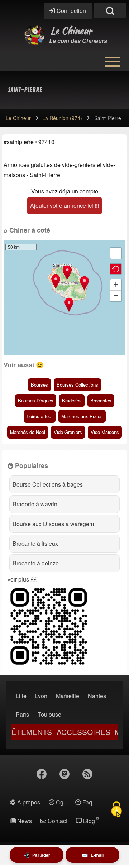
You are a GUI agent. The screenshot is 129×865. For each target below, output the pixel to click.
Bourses (39, 384)
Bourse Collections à (48, 484)
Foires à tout (40, 416)
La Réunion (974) (62, 117)
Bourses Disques (35, 400)
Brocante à (35, 543)
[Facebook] (41, 774)
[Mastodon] (64, 774)
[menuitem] (21, 696)
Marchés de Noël (27, 432)
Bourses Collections (77, 384)
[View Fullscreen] (115, 253)
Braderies (72, 400)
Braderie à (35, 504)
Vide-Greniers (68, 432)
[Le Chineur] (34, 35)
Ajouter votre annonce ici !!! (64, 205)
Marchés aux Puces (82, 416)
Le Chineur (71, 31)
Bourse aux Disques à (53, 524)
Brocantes (100, 400)
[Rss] (87, 774)
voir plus (18, 579)
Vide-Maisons (105, 432)
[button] (84, 283)
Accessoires (76, 732)
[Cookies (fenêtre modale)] (116, 809)
